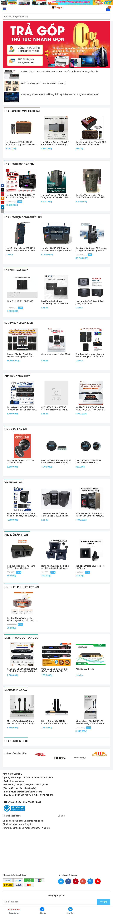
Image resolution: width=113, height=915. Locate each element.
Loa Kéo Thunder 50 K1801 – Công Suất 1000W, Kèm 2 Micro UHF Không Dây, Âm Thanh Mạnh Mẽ (56, 196)
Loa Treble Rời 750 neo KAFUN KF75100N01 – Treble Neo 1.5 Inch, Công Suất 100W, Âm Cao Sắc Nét (56, 461)
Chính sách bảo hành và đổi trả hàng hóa (23, 821)
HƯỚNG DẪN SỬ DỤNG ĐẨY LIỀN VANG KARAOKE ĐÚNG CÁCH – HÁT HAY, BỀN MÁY (59, 71)
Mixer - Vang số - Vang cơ (21, 637)
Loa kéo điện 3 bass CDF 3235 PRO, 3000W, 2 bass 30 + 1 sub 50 (20, 249)
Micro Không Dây (15, 690)
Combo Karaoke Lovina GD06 (55, 354)
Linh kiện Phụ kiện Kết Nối (21, 587)
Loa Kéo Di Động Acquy (19, 164)
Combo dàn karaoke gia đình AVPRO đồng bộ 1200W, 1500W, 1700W (90, 355)
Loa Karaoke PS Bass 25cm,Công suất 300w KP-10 (55, 302)
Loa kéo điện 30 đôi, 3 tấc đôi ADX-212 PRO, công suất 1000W (56, 249)
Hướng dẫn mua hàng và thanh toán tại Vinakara (26, 828)
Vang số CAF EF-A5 (84, 669)
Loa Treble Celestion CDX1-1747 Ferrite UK (20, 461)
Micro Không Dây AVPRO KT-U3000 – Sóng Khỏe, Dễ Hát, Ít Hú (89, 722)
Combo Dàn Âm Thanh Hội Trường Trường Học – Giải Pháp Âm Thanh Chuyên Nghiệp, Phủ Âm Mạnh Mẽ (19, 355)
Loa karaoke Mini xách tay (22, 111)
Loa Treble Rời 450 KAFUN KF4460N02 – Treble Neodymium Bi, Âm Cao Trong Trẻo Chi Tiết (90, 461)
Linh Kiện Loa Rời (15, 429)
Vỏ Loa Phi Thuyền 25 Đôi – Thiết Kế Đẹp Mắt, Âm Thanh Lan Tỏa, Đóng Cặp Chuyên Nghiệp (54, 514)
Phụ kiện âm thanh (17, 534)
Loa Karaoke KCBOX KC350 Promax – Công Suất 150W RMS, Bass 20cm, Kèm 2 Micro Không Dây (21, 143)
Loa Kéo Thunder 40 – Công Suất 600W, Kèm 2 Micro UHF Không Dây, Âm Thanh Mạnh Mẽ (91, 196)
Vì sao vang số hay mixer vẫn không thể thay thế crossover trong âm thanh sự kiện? (60, 94)
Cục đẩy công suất (17, 376)
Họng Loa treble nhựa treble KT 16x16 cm (90, 567)
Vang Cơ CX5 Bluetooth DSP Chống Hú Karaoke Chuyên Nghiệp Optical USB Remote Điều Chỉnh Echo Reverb (54, 670)
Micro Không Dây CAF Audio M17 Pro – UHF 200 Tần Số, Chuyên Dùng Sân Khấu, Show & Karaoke (21, 722)
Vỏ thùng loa (13, 482)
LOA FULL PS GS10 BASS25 (20, 301)
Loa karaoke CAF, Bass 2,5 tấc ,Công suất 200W (89, 302)
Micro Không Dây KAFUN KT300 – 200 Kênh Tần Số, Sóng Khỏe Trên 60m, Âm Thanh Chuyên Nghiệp (53, 722)
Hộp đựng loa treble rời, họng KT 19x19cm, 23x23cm (21, 567)
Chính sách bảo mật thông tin (17, 824)
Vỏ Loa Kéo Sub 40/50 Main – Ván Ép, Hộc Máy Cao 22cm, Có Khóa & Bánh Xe (22, 514)
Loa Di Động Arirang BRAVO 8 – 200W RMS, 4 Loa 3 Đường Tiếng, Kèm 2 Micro (56, 143)
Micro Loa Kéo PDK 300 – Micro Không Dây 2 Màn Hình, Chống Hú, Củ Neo (51, 905)
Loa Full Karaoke (16, 270)
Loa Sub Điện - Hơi (16, 741)
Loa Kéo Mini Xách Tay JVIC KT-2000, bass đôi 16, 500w (91, 143)
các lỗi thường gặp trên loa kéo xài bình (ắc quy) (43, 83)
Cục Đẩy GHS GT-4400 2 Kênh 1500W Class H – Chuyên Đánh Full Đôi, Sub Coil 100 (21, 408)
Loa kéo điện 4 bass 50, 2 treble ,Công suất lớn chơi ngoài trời (91, 249)
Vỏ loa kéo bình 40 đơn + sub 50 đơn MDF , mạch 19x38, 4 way (89, 514)
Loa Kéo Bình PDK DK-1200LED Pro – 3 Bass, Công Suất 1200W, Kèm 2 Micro (21, 196)
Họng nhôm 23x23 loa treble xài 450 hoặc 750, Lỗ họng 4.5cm (55, 567)
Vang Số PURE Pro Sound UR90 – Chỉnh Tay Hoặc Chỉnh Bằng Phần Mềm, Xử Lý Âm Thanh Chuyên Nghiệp (22, 670)
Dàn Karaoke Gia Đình (18, 323)
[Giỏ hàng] (107, 10)
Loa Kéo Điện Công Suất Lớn (23, 217)
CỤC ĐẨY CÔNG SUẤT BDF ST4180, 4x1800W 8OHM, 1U (54, 408)
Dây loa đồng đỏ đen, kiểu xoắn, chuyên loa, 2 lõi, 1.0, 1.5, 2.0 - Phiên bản (22, 619)
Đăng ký (103, 901)
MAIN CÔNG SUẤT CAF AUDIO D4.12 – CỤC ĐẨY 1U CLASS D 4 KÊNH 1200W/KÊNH (90, 408)
